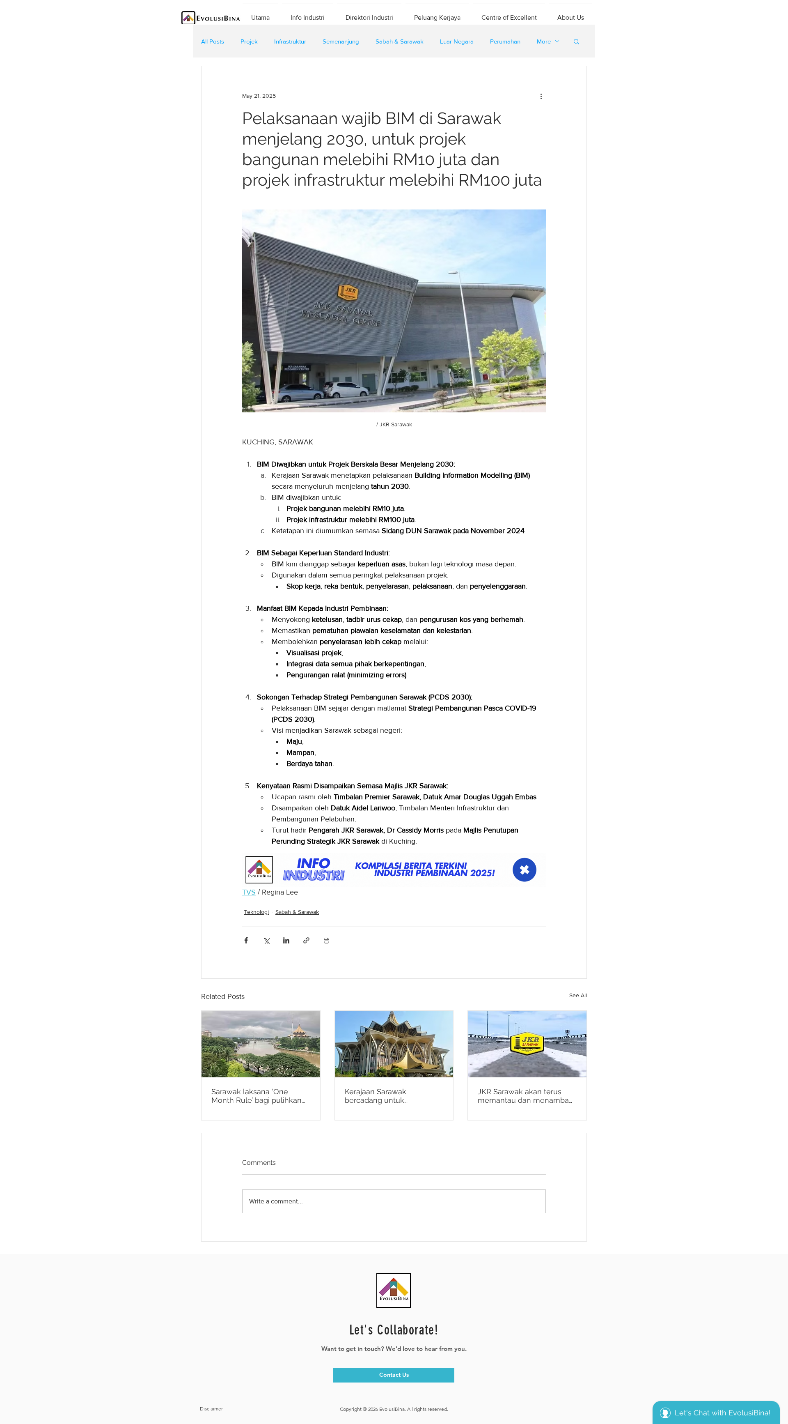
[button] (576, 41)
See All (578, 995)
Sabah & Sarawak (400, 41)
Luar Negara (457, 41)
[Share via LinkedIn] (286, 940)
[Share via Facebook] (246, 940)
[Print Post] (326, 940)
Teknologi (256, 912)
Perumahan (505, 41)
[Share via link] (306, 940)
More (544, 41)
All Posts (212, 41)
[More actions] (541, 96)
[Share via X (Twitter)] (266, 940)
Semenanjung (341, 41)
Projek (249, 41)
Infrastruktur (290, 41)
